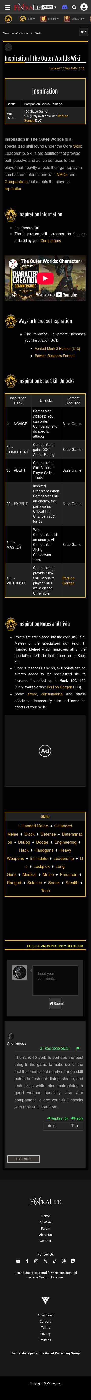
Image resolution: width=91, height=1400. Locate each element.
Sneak (54, 882)
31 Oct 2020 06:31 (55, 1048)
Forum (45, 1228)
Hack (24, 850)
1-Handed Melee (33, 826)
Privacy (45, 1334)
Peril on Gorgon (68, 580)
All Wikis (46, 1222)
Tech (45, 890)
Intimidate (39, 858)
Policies (45, 1340)
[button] (49, 7)
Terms (45, 1327)
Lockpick (42, 866)
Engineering (65, 842)
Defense (48, 834)
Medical (29, 874)
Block (30, 834)
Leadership (64, 858)
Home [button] (30, 18)
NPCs (62, 174)
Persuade (68, 874)
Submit (57, 1003)
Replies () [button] (59, 1118)
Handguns (44, 850)
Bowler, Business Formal (54, 355)
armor (32, 693)
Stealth (72, 882)
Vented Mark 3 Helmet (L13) (57, 348)
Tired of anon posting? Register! (55, 946)
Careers (45, 1321)
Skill (77, 146)
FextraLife (18, 1353)
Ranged (14, 882)
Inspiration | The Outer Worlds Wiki (42, 58)
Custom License (51, 1277)
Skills (38, 33)
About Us (45, 1235)
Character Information (15, 33)
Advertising (46, 1315)
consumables (52, 693)
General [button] (52, 18)
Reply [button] (78, 1118)
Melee (48, 874)
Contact (45, 1241)
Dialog (24, 842)
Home (45, 1216)
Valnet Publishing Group (62, 1353)
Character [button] (76, 18)
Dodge (42, 842)
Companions (16, 181)
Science (34, 882)
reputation (13, 188)
